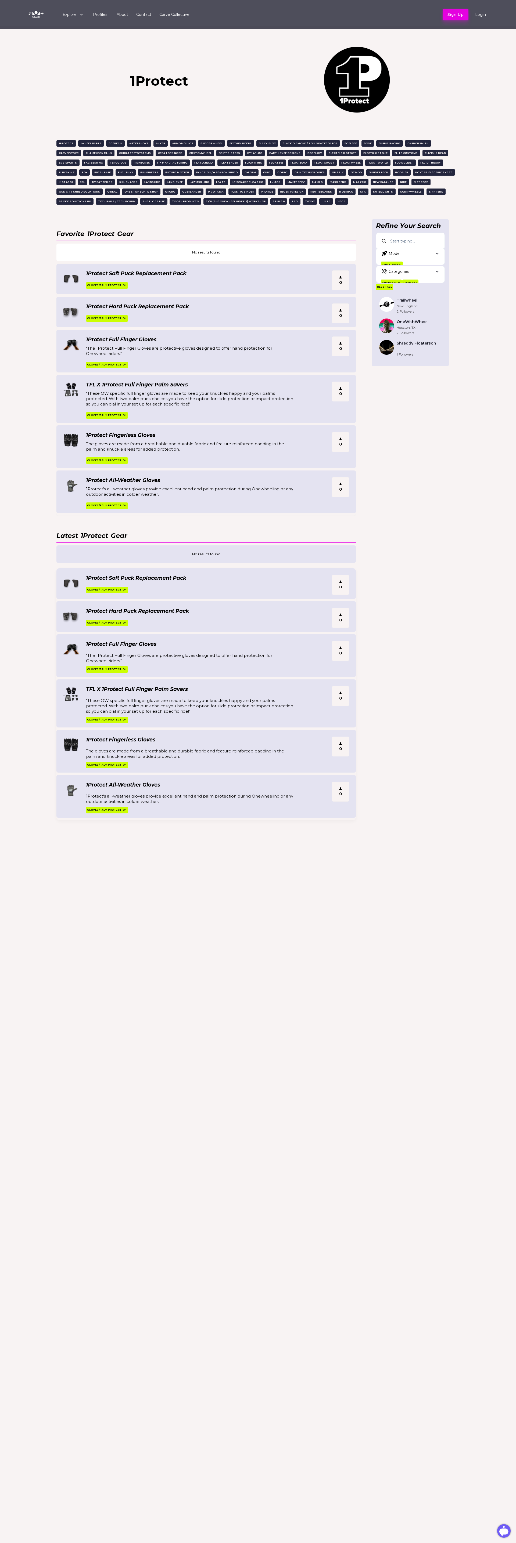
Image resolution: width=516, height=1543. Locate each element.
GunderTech (378, 172)
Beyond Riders (241, 143)
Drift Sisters (229, 152)
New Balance (383, 181)
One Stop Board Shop (141, 191)
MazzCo (359, 181)
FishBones (142, 162)
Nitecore (421, 181)
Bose (368, 143)
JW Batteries (102, 181)
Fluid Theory (430, 162)
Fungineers (149, 172)
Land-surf (175, 181)
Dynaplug (255, 152)
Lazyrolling (199, 181)
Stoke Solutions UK (75, 201)
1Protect (66, 143)
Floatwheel (351, 162)
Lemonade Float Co (247, 181)
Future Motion (177, 172)
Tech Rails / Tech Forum (116, 201)
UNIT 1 (326, 201)
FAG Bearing (93, 162)
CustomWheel (200, 152)
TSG (295, 201)
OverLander (191, 191)
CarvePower (69, 152)
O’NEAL (112, 191)
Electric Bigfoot (342, 152)
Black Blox (267, 143)
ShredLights (383, 191)
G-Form (250, 172)
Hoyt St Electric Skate (434, 172)
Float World (378, 162)
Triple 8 (279, 201)
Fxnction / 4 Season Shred (217, 172)
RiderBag (346, 191)
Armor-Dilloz (183, 143)
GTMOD (356, 172)
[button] (70, 14)
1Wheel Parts (91, 143)
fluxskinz (67, 172)
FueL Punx (125, 172)
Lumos (275, 181)
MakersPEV (296, 181)
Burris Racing (389, 143)
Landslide (152, 181)
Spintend (436, 191)
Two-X (310, 201)
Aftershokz (139, 143)
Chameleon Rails (99, 152)
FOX (84, 172)
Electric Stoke (375, 152)
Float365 (276, 162)
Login (480, 14)
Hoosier (401, 172)
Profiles (100, 14)
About (122, 14)
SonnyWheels (411, 191)
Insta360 (66, 181)
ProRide (267, 191)
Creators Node (170, 152)
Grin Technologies (310, 172)
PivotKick (216, 191)
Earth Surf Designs (284, 152)
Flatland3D (203, 162)
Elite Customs (406, 152)
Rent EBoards (321, 191)
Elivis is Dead (435, 152)
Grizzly (338, 172)
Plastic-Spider (242, 191)
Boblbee (351, 143)
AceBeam (115, 143)
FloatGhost (324, 162)
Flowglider (404, 162)
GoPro (282, 172)
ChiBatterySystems (135, 152)
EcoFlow (314, 152)
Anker (160, 143)
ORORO (170, 191)
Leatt (220, 181)
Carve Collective (174, 14)
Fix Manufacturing (172, 162)
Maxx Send (338, 181)
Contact (143, 14)
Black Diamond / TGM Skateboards (310, 143)
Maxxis (317, 181)
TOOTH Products (185, 201)
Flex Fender (229, 162)
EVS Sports (68, 162)
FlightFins (253, 162)
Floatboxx (299, 162)
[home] (37, 14)
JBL (82, 181)
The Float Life (153, 201)
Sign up (455, 14)
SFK (363, 191)
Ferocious (118, 162)
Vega (342, 201)
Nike (403, 181)
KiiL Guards (128, 181)
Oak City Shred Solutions (79, 191)
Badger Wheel (211, 143)
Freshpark (102, 172)
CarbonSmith (418, 143)
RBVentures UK (291, 191)
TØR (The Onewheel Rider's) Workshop (236, 201)
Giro (266, 172)
